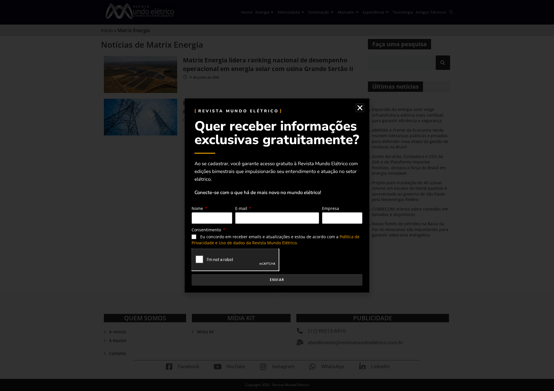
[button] (360, 107)
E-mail (241, 208)
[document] (277, 195)
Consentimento (207, 229)
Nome (198, 208)
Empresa (330, 208)
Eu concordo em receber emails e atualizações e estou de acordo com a (276, 239)
